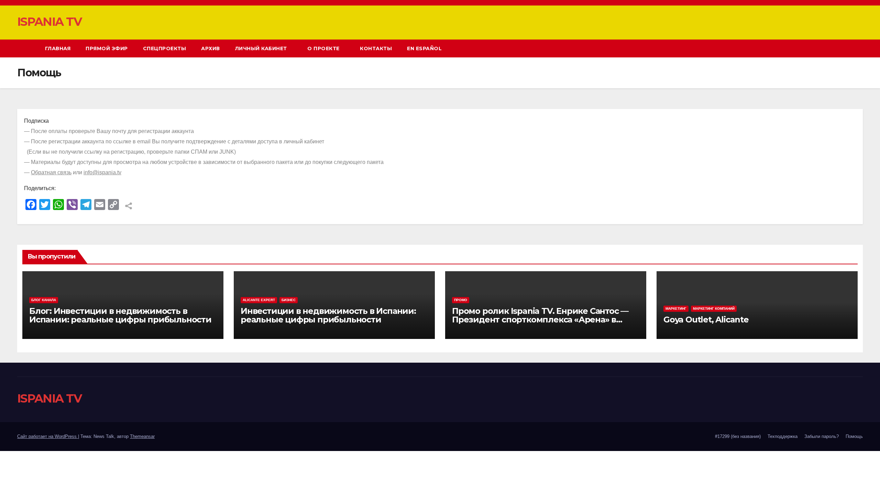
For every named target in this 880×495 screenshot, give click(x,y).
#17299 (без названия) (738, 436)
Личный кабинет (262, 48)
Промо (460, 300)
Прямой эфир (107, 48)
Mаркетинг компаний (714, 308)
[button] (845, 48)
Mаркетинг (676, 308)
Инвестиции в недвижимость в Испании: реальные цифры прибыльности (328, 315)
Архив (210, 48)
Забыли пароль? (821, 436)
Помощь (854, 436)
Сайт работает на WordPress (47, 436)
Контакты (376, 48)
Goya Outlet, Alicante (706, 319)
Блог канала (43, 300)
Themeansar (142, 436)
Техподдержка (783, 436)
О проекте (324, 48)
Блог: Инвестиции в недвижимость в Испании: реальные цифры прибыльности (120, 315)
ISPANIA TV (49, 21)
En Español (424, 48)
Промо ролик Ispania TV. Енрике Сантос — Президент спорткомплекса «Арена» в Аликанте (540, 319)
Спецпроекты (164, 48)
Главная (58, 48)
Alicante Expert (259, 300)
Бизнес (289, 300)
